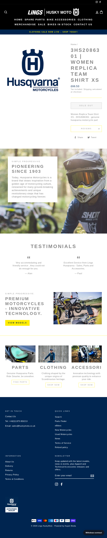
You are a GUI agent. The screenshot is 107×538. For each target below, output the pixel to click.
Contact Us (10, 416)
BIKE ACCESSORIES (61, 19)
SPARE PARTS (35, 19)
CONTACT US (83, 24)
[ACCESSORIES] (87, 353)
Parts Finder (61, 421)
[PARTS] (20, 353)
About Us (9, 462)
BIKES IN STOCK (60, 24)
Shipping (87, 89)
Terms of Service (63, 443)
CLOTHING (85, 19)
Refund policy (61, 447)
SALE (42, 24)
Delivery (9, 466)
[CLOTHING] (53, 353)
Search (58, 417)
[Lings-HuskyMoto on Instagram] (56, 484)
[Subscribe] (92, 475)
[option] (53, 32)
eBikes (58, 425)
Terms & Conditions (14, 479)
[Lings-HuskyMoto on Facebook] (61, 484)
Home (73, 44)
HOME (18, 19)
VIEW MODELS (17, 323)
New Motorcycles (63, 430)
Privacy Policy (12, 474)
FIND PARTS (20, 382)
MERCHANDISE (25, 24)
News (57, 438)
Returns (9, 470)
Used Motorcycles (63, 434)
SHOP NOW (53, 385)
